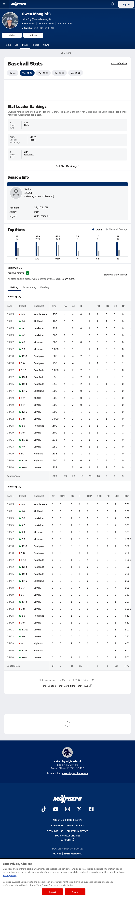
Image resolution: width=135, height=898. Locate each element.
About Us (58, 819)
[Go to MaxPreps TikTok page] (43, 810)
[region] (67, 878)
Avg (54, 305)
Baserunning (29, 287)
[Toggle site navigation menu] (4, 4)
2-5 (23, 314)
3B (115, 305)
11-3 (24, 460)
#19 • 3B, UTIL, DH (38, 28)
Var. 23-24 (43, 73)
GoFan (57, 853)
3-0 (24, 425)
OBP (126, 495)
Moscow (38, 342)
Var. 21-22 (75, 73)
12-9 (24, 383)
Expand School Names (115, 274)
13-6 (24, 411)
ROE (99, 495)
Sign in (126, 4)
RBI (98, 305)
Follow (33, 35)
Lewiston (38, 328)
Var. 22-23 (59, 73)
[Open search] (112, 4)
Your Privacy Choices (67, 835)
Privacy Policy (75, 825)
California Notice (77, 831)
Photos (35, 44)
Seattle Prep (40, 314)
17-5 (24, 390)
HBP (89, 495)
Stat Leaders (49, 685)
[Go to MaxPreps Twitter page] (79, 810)
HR (123, 305)
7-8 (23, 418)
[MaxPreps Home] (18, 4)
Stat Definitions (119, 63)
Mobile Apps (74, 819)
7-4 (24, 446)
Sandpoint (39, 356)
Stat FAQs (83, 685)
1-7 (23, 404)
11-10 (25, 439)
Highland (38, 453)
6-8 (23, 363)
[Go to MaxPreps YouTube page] (55, 810)
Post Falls (39, 370)
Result (22, 305)
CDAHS (37, 398)
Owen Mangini (35, 13)
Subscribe (57, 825)
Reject (75, 891)
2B (107, 305)
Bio (16, 44)
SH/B (62, 495)
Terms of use (55, 831)
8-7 (24, 349)
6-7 (23, 453)
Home (8, 44)
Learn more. (68, 278)
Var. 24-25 (27, 73)
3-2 (24, 328)
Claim (12, 35)
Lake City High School (67, 761)
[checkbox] (105, 271)
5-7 (23, 398)
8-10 (23, 370)
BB (72, 495)
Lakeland (39, 390)
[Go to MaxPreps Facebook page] (91, 810)
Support (66, 839)
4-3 (24, 335)
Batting (14, 287)
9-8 (24, 321)
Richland (38, 321)
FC (108, 495)
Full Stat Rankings (66, 166)
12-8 (24, 356)
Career (13, 73)
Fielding (44, 287)
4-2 (24, 342)
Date (9, 305)
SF (53, 495)
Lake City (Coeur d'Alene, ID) (36, 19)
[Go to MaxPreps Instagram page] (67, 810)
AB (73, 305)
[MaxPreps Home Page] (62, 52)
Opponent (39, 305)
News (46, 44)
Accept (52, 891)
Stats (25, 44)
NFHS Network (73, 853)
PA (65, 305)
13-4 (24, 377)
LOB (117, 495)
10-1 (24, 467)
